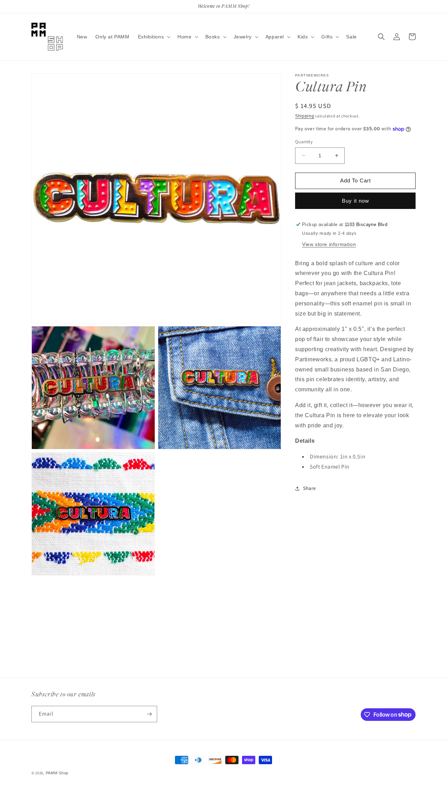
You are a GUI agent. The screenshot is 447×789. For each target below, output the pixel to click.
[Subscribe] (149, 714)
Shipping (304, 116)
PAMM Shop (57, 773)
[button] (154, 36)
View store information (329, 244)
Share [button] (309, 488)
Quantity (304, 142)
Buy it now (355, 201)
